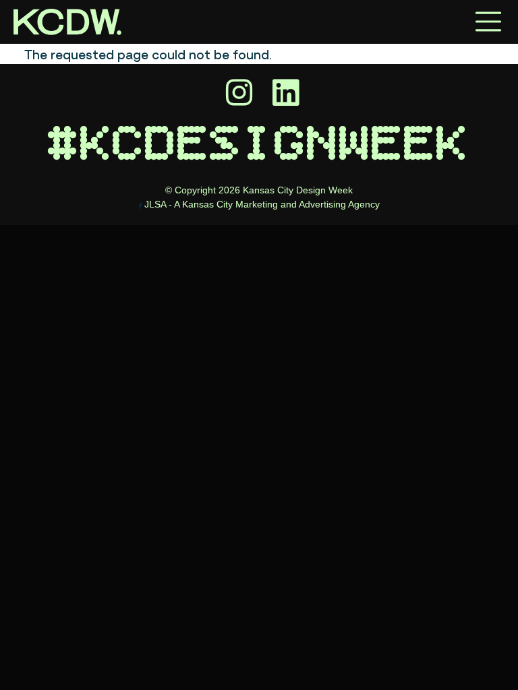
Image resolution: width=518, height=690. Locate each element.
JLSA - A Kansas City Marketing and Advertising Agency (262, 204)
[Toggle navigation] (488, 21)
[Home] (67, 21)
